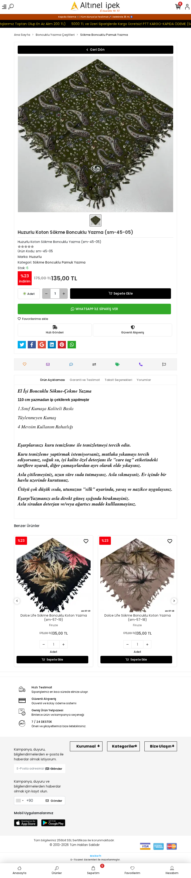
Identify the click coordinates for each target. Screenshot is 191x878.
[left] (17, 601)
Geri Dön (97, 49)
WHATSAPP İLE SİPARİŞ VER (96, 309)
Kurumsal (86, 746)
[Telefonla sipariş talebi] (142, 364)
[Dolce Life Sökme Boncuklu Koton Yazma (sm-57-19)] (54, 575)
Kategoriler (123, 746)
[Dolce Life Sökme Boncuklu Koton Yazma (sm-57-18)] (137, 575)
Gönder (56, 768)
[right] (174, 601)
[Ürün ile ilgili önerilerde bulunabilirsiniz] (165, 364)
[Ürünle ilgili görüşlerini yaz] (72, 364)
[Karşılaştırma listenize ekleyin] (95, 364)
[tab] (52, 380)
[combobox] (19, 800)
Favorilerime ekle (34, 319)
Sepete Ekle (123, 293)
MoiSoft (95, 856)
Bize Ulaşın (160, 746)
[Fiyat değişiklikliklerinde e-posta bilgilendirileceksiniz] (118, 364)
